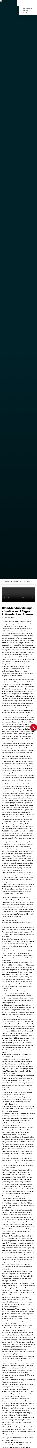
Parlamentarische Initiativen (22, 581)
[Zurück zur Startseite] (2, 581)
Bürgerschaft (8, 581)
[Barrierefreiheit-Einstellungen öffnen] (33, 727)
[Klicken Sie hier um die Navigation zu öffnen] (34, 3)
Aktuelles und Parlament (27, 9)
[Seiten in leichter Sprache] (28, 3)
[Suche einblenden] (24, 3)
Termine (25, 13)
